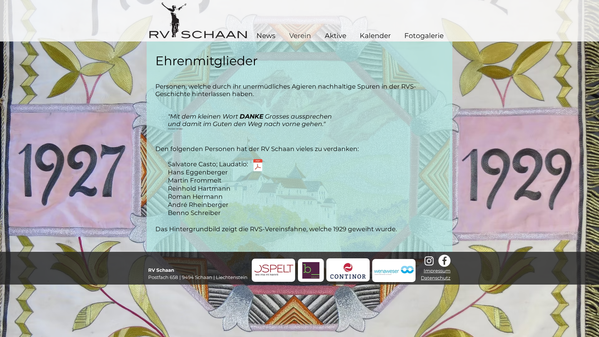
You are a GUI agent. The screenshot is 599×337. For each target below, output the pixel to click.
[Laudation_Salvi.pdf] (258, 166)
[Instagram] (429, 261)
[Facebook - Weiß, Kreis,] (444, 261)
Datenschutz (435, 278)
